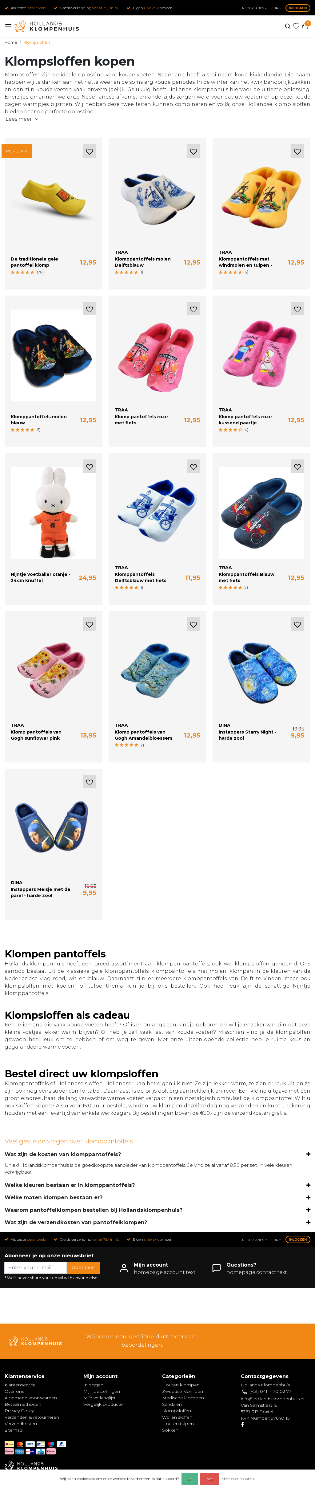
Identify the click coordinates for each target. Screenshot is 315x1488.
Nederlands (253, 8)
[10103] (54, 280)
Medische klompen (183, 1398)
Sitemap (14, 1430)
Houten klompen (181, 1385)
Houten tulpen (178, 1423)
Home (11, 42)
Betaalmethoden (23, 1404)
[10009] (18, 280)
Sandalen (172, 1404)
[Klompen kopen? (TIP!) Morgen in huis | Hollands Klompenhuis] (46, 26)
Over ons (14, 1391)
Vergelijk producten (104, 1404)
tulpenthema (105, 986)
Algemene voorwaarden (31, 1398)
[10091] (49, 280)
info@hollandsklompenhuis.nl (272, 1398)
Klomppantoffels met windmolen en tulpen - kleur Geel (245, 265)
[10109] (60, 280)
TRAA (121, 252)
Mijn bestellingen (101, 1391)
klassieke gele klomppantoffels (107, 971)
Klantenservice (20, 1385)
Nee (209, 1479)
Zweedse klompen (182, 1391)
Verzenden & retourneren (32, 1417)
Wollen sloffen (177, 1417)
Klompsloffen (36, 42)
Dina (224, 725)
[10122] (70, 280)
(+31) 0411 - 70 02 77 (270, 1391)
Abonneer (83, 1267)
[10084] (44, 280)
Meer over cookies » (238, 1478)
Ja (190, 1479)
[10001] (12, 280)
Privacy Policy (19, 1410)
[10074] (39, 280)
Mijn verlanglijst (99, 1398)
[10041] (28, 280)
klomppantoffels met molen (188, 971)
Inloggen (298, 8)
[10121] (65, 280)
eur (275, 8)
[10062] (33, 280)
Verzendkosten (21, 1423)
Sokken (170, 1430)
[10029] (23, 280)
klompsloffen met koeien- (40, 986)
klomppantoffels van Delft (218, 978)
